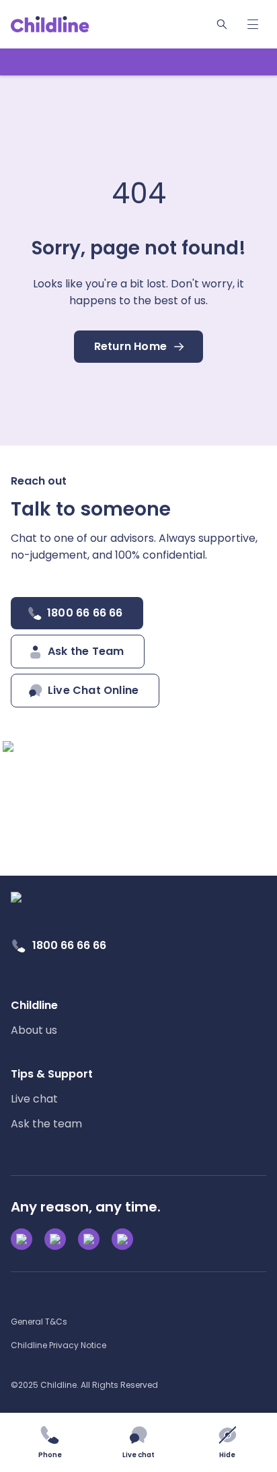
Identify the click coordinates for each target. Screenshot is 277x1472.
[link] (50, 24)
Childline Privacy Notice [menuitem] (58, 1345)
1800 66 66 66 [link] (69, 945)
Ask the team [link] (46, 1123)
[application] (138, 736)
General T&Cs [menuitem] (39, 1321)
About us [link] (34, 1030)
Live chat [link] (34, 1099)
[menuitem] (34, 1018)
